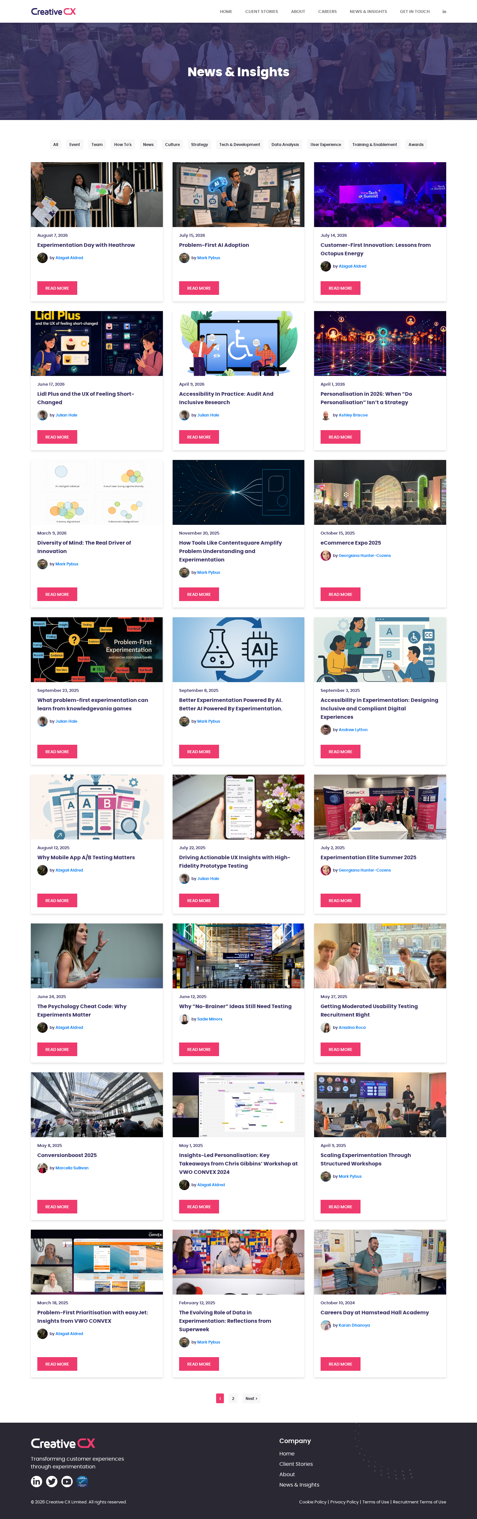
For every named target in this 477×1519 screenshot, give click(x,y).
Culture (172, 145)
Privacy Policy (344, 1501)
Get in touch (415, 11)
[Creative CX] (53, 11)
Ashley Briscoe (353, 415)
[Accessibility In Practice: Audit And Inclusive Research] (239, 343)
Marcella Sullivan (72, 1168)
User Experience (326, 145)
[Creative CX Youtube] (67, 1481)
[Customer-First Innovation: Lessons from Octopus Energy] (380, 194)
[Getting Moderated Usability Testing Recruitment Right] (380, 955)
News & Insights (368, 11)
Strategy (199, 145)
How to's (123, 145)
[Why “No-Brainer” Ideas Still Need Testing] (239, 955)
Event (74, 145)
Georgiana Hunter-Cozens (365, 556)
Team (97, 145)
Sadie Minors (210, 1019)
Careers (327, 11)
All (55, 145)
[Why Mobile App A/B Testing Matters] (97, 807)
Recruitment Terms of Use (419, 1501)
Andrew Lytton (353, 730)
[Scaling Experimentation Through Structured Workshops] (380, 1104)
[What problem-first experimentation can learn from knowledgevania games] (97, 649)
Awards (416, 145)
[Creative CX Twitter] (51, 1481)
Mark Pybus (208, 258)
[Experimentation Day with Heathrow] (97, 194)
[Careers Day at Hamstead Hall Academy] (380, 1262)
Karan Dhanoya (354, 1325)
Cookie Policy (312, 1501)
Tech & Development (239, 145)
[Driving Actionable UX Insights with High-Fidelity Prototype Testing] (239, 807)
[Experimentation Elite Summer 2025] (380, 807)
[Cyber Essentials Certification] (82, 1481)
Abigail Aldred (69, 258)
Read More (61, 288)
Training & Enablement (374, 145)
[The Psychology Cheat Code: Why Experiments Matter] (97, 955)
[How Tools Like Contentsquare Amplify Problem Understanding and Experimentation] (239, 492)
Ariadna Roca (352, 1028)
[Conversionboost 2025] (97, 1104)
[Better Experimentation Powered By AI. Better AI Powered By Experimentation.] (239, 649)
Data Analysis (285, 145)
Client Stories (261, 11)
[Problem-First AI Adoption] (239, 194)
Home (226, 11)
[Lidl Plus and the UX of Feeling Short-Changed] (97, 343)
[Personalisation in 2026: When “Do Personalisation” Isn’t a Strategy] (380, 343)
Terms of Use (375, 1501)
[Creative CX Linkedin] (444, 11)
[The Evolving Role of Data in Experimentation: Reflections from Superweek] (239, 1262)
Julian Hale (66, 415)
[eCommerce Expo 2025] (380, 492)
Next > (252, 1399)
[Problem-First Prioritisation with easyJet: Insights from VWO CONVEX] (97, 1262)
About (298, 11)
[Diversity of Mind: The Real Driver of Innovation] (97, 492)
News (148, 145)
